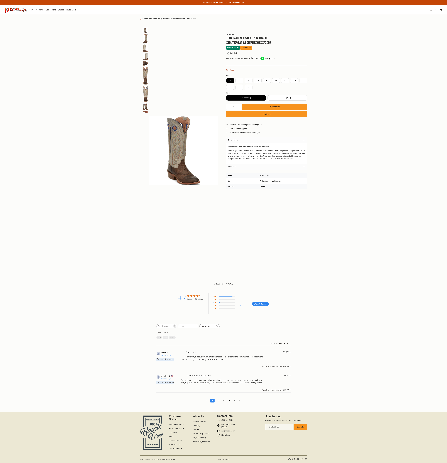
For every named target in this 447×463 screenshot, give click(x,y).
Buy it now (267, 114)
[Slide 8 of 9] (145, 106)
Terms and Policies (223, 459)
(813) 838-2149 (227, 420)
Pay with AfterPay (199, 438)
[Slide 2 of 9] (145, 39)
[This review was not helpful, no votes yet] (288, 366)
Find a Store (225, 435)
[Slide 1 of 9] (145, 30)
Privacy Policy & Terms (201, 434)
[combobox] (188, 326)
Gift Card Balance (175, 448)
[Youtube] (297, 459)
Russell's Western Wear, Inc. (153, 459)
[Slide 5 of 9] (145, 63)
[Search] (430, 9)
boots (172, 337)
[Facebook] (289, 459)
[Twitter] (306, 459)
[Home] (141, 19)
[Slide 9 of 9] (145, 112)
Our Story (196, 426)
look (159, 337)
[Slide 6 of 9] (145, 76)
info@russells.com (228, 431)
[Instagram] (293, 459)
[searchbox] (165, 326)
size (165, 337)
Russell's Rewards (199, 422)
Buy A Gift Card (174, 444)
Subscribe (300, 427)
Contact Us (173, 432)
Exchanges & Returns (176, 424)
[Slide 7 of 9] (145, 94)
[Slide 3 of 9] (145, 48)
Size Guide (230, 70)
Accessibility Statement (201, 442)
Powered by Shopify (168, 459)
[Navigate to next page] (240, 400)
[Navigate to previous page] (207, 400)
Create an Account (175, 440)
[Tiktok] (301, 459)
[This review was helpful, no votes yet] (284, 366)
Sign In (171, 436)
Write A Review (260, 304)
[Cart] (440, 9)
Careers (196, 430)
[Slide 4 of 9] (145, 56)
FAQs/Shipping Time (176, 428)
